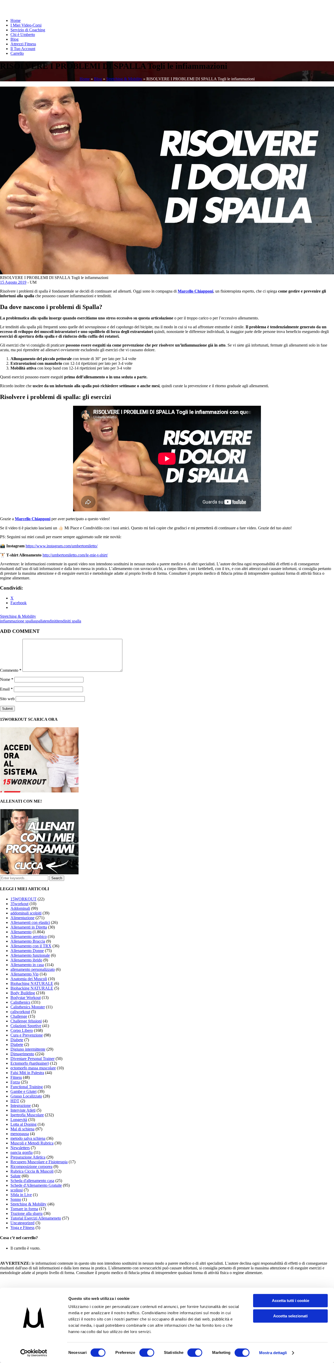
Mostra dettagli (273, 1352)
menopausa (19, 1133)
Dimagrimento (22, 1054)
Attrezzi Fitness (23, 44)
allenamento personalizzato (32, 969)
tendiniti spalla (69, 621)
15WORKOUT (23, 899)
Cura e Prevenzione (26, 1035)
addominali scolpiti (25, 913)
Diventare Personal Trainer (32, 1058)
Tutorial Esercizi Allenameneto (35, 1218)
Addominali (20, 908)
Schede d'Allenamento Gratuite (36, 1185)
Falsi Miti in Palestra (27, 1072)
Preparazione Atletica (27, 1157)
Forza (15, 1082)
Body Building (22, 993)
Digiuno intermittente (27, 1049)
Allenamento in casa (27, 964)
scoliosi (16, 1190)
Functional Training (26, 1087)
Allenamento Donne (27, 950)
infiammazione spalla (17, 621)
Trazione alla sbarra (26, 1213)
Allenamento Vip (24, 974)
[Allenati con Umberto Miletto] (39, 873)
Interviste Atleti (22, 1110)
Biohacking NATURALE (31, 988)
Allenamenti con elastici (30, 922)
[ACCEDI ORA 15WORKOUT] (39, 791)
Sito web (7, 698)
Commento (10, 670)
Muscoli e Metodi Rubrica (31, 1143)
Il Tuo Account (22, 48)
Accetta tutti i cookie (290, 1300)
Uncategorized (22, 1223)
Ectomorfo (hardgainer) (29, 1063)
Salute (15, 1176)
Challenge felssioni (26, 1021)
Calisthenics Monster (27, 1007)
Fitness (16, 1077)
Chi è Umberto (22, 34)
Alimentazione (22, 918)
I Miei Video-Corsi (25, 25)
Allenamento (21, 932)
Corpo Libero (21, 1030)
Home (15, 20)
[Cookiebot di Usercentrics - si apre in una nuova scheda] (34, 1353)
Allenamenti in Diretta (28, 927)
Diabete (16, 1040)
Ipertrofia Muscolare (27, 1115)
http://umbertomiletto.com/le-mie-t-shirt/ (75, 555)
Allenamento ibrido (26, 960)
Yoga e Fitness (22, 1227)
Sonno (15, 1199)
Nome (6, 679)
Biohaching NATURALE (31, 983)
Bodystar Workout (25, 997)
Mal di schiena (22, 1129)
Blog (14, 39)
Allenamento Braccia (27, 941)
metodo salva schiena (27, 1138)
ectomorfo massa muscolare (33, 1068)
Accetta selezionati (290, 1316)
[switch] (146, 1352)
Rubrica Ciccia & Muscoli (31, 1171)
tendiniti (50, 621)
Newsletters (20, 1148)
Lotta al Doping (23, 1124)
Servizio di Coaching (27, 30)
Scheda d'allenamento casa (32, 1180)
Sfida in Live (21, 1194)
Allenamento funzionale (30, 955)
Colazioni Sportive (25, 1025)
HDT (14, 1101)
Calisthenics (20, 1002)
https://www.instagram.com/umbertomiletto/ (62, 546)
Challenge (18, 1016)
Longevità (18, 1119)
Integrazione (20, 1105)
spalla (39, 621)
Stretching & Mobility (124, 79)
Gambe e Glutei (23, 1091)
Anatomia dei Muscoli (28, 979)
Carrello (17, 53)
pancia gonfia (21, 1152)
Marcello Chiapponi (195, 291)
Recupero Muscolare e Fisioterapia (39, 1162)
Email (6, 689)
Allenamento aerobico (28, 936)
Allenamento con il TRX (30, 946)
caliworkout (20, 1011)
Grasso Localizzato (26, 1096)
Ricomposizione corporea (31, 1166)
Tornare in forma (24, 1209)
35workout (19, 903)
